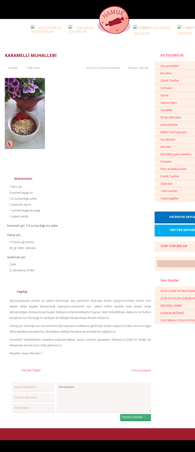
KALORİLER (85, 27)
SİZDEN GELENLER (155, 27)
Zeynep (144, 68)
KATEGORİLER (50, 27)
